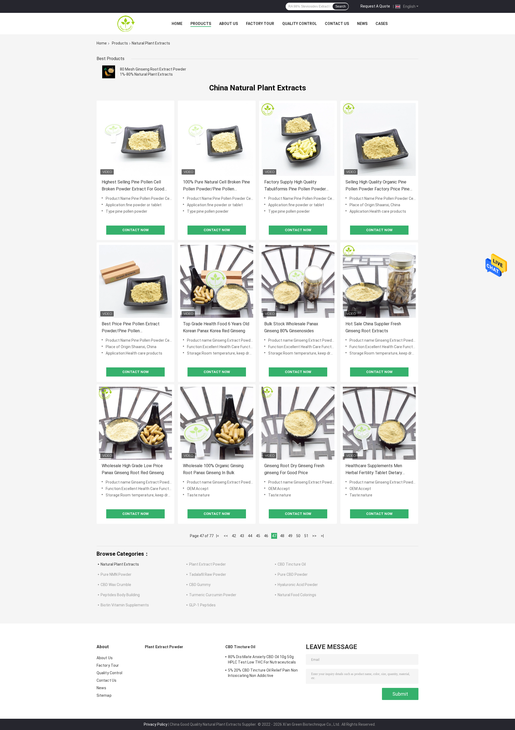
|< (217, 536)
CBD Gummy (200, 584)
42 (234, 536)
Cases (382, 23)
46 (266, 536)
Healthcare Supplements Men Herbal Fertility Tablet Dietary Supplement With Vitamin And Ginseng (373, 469)
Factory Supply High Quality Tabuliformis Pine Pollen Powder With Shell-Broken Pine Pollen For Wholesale (296, 186)
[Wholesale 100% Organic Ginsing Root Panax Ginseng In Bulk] (216, 423)
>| (322, 536)
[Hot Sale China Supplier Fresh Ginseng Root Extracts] (379, 281)
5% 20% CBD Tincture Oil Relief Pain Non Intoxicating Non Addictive (263, 673)
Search (340, 6)
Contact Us (337, 23)
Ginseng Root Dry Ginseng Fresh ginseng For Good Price (294, 469)
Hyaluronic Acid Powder (298, 584)
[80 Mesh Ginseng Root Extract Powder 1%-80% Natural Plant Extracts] (108, 71)
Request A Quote (375, 6)
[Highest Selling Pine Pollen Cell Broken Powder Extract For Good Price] (135, 139)
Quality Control (299, 23)
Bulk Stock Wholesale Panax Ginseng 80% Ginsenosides (291, 327)
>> (314, 536)
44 (250, 536)
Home (177, 23)
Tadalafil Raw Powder (207, 574)
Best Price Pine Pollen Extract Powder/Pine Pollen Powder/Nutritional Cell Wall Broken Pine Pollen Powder (131, 327)
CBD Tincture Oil (292, 564)
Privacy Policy (155, 724)
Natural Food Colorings (297, 595)
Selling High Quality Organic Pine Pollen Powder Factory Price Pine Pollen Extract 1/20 (377, 186)
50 (298, 536)
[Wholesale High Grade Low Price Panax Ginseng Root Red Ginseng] (135, 423)
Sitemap (104, 695)
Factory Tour (260, 23)
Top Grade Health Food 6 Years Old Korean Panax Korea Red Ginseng (216, 327)
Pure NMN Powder (116, 574)
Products (200, 23)
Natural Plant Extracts (120, 564)
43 (242, 536)
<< (226, 536)
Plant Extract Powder (207, 564)
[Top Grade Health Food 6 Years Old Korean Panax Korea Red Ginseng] (216, 281)
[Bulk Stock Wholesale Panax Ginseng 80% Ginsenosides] (298, 281)
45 (258, 536)
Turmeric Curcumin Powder (212, 595)
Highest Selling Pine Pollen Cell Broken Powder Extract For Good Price (133, 186)
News (362, 23)
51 (306, 536)
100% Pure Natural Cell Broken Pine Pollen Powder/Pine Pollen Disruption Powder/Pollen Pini (216, 186)
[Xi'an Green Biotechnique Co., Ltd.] (126, 24)
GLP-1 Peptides (202, 605)
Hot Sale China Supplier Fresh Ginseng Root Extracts (373, 327)
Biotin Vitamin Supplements (125, 605)
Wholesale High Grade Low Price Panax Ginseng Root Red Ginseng (133, 469)
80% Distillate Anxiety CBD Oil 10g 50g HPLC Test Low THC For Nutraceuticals (262, 659)
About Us (228, 23)
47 (274, 536)
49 (290, 536)
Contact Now (135, 230)
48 (282, 536)
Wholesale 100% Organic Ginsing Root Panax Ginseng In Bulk (213, 469)
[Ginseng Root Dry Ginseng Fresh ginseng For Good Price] (298, 423)
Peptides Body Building (120, 595)
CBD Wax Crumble (116, 584)
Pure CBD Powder (293, 574)
